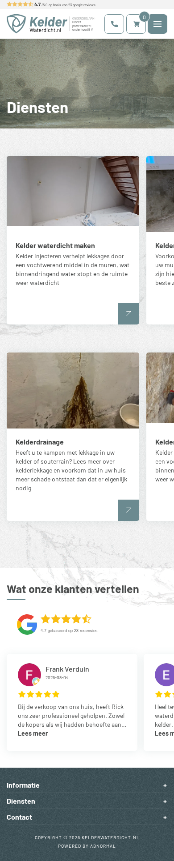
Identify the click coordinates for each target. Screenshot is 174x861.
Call (114, 24)
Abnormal (103, 846)
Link (73, 240)
